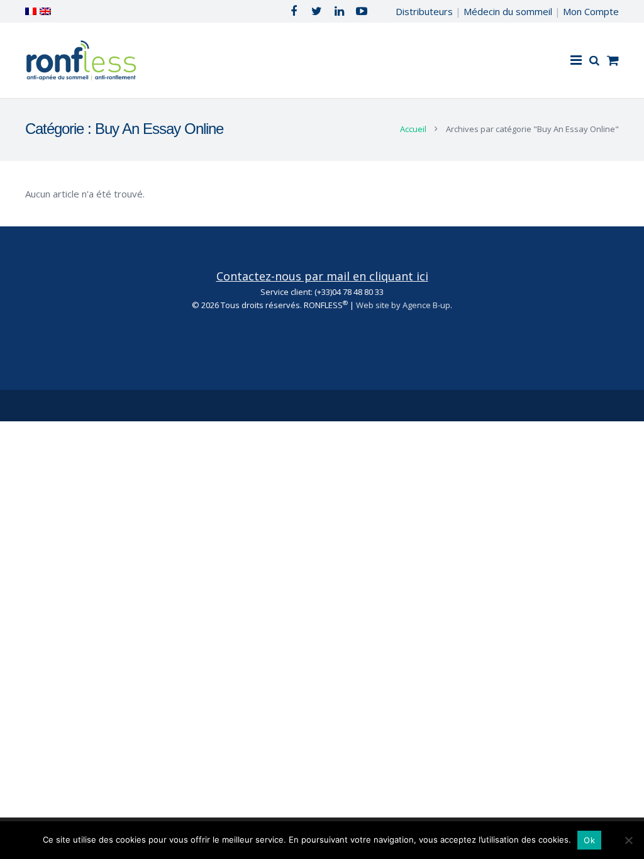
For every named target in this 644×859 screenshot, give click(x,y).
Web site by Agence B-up (403, 305)
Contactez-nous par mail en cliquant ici (322, 276)
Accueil (413, 129)
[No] (628, 840)
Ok (589, 840)
